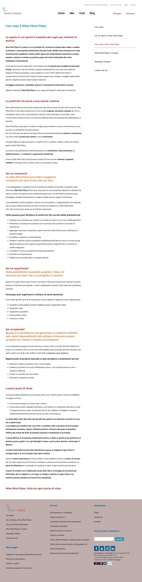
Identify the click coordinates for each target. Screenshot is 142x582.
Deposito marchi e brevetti (61, 530)
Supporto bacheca (57, 517)
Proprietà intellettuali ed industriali (64, 553)
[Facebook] (96, 548)
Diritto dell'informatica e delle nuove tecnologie (69, 539)
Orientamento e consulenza (61, 512)
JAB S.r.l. (112, 553)
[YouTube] (102, 548)
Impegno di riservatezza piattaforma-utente (23, 554)
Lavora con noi (101, 70)
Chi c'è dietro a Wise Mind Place (109, 35)
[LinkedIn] (113, 548)
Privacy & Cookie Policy (15, 559)
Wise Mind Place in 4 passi (106, 53)
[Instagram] (107, 548)
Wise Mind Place (98, 553)
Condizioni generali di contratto (19, 568)
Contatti (97, 521)
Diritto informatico (57, 548)
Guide (96, 512)
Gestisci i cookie (12, 563)
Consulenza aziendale (58, 526)
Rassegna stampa (102, 61)
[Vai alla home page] (11, 10)
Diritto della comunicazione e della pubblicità (68, 544)
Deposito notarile (57, 535)
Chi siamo (99, 27)
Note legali (118, 560)
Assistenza (98, 517)
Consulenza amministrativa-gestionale (65, 521)
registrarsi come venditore (57, 353)
